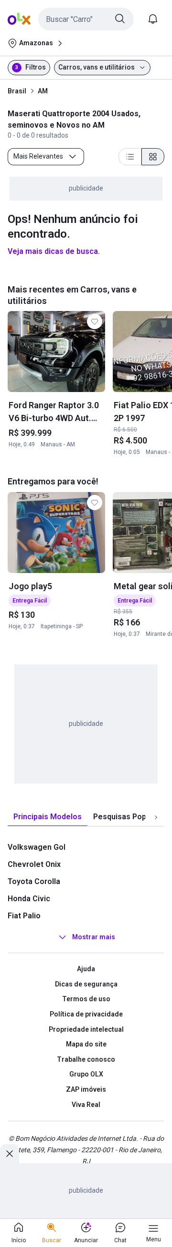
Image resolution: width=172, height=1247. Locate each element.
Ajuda (86, 969)
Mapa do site (86, 1044)
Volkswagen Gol (36, 847)
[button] (86, 19)
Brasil (17, 91)
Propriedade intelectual (86, 1029)
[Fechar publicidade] (9, 1153)
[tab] (47, 817)
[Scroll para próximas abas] (155, 817)
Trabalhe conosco (86, 1059)
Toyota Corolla (34, 881)
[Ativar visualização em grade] (152, 156)
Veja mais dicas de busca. (54, 251)
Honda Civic (29, 898)
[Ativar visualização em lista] (129, 156)
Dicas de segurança (86, 984)
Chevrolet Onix (34, 864)
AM (43, 91)
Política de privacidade (86, 1014)
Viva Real (86, 1104)
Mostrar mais (93, 937)
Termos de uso (86, 999)
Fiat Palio (24, 915)
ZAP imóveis (86, 1089)
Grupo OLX (86, 1074)
